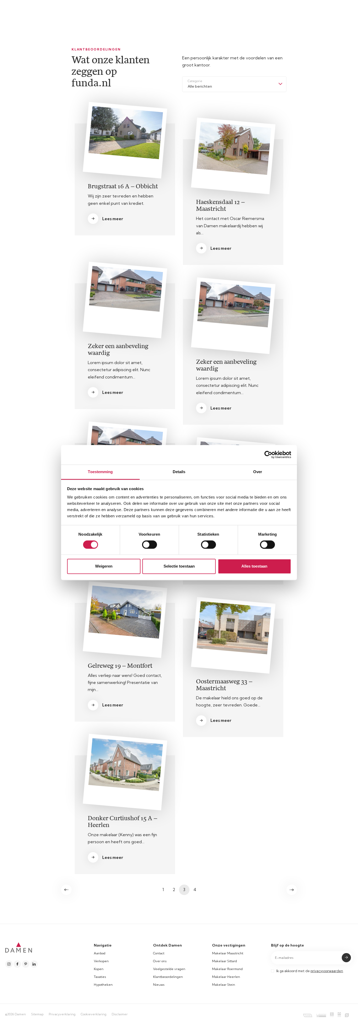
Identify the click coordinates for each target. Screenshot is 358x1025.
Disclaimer (120, 1014)
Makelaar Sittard (224, 961)
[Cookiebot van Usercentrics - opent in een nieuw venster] (268, 454)
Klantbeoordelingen (168, 977)
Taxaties (100, 977)
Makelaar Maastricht (227, 953)
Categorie (195, 81)
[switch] (149, 544)
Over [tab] (257, 471)
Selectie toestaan (179, 566)
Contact (158, 953)
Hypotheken (103, 985)
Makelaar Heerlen (226, 977)
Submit (346, 957)
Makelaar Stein (223, 985)
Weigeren (103, 566)
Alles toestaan (254, 566)
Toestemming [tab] (100, 471)
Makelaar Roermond (227, 969)
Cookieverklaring (93, 1014)
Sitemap (37, 1014)
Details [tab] (179, 471)
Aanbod (99, 953)
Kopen (99, 969)
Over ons (160, 961)
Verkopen (101, 961)
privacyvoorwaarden (327, 971)
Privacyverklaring (62, 1014)
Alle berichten (200, 86)
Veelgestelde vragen (169, 969)
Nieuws (159, 985)
